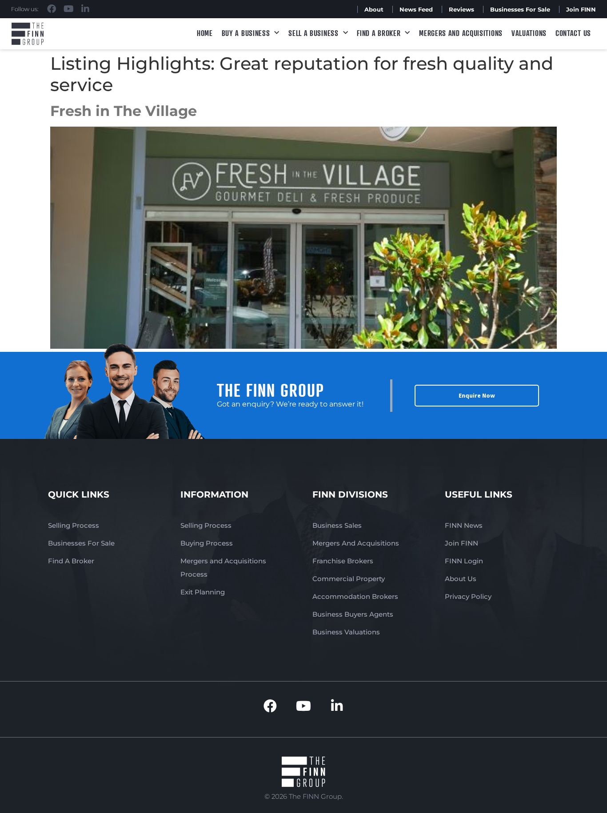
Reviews (461, 9)
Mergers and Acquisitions (461, 33)
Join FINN (581, 9)
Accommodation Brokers (355, 596)
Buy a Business (246, 33)
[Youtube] (68, 8)
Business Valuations (346, 632)
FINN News (464, 525)
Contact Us (573, 33)
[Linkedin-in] (85, 8)
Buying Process (206, 543)
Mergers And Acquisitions (355, 543)
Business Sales (337, 525)
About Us (460, 578)
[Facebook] (51, 8)
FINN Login (464, 561)
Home (205, 33)
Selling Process (73, 525)
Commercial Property (348, 578)
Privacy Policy (468, 596)
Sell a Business (313, 33)
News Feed (416, 9)
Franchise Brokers (342, 561)
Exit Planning (202, 592)
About (373, 9)
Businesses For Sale (520, 9)
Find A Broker (378, 33)
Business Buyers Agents (352, 614)
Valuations (529, 33)
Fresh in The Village (123, 111)
